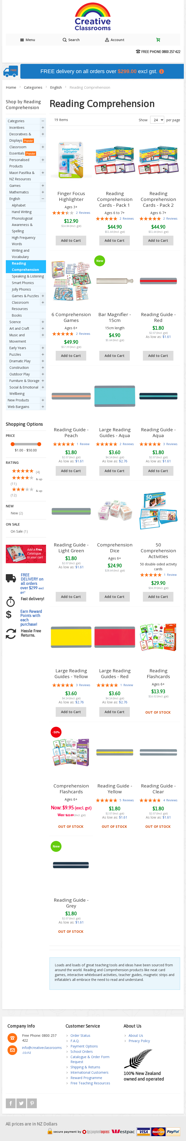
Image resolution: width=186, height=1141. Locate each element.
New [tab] (10, 506)
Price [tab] (10, 435)
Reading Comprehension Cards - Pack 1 (114, 199)
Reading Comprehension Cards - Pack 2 (158, 199)
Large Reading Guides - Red (115, 673)
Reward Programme (86, 1077)
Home (11, 87)
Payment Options (84, 1046)
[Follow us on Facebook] (11, 1102)
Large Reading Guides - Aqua (115, 432)
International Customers (89, 1072)
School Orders (81, 1051)
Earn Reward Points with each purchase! (31, 617)
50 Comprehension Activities (158, 551)
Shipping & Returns (85, 1067)
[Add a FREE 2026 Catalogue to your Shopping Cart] (26, 547)
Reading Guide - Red (158, 317)
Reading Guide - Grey (71, 903)
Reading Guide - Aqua (158, 432)
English (56, 87)
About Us (136, 1035)
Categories (33, 87)
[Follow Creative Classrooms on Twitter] (21, 1102)
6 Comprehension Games (71, 317)
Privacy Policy (139, 1040)
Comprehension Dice (114, 548)
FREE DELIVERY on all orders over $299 (32, 583)
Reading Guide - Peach (71, 432)
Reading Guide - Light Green (71, 548)
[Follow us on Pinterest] (32, 1102)
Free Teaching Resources (90, 1083)
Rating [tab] (12, 462)
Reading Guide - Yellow (114, 789)
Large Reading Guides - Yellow (71, 673)
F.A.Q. (74, 1040)
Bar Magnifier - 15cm (114, 317)
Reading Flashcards (158, 673)
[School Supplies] (93, 16)
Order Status (80, 1035)
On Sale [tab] (13, 524)
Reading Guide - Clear (158, 789)
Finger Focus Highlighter (71, 196)
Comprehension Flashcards (71, 789)
